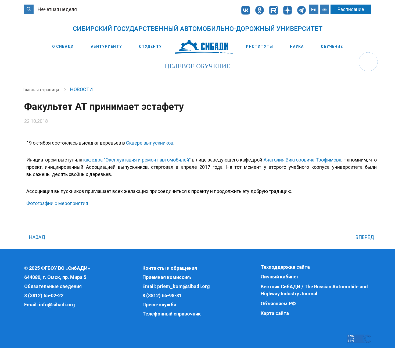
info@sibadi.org (57, 304)
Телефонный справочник (171, 314)
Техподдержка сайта (285, 267)
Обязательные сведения (53, 286)
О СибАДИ (63, 46)
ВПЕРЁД (365, 237)
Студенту (150, 46)
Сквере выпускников (149, 143)
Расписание (350, 9)
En (314, 9)
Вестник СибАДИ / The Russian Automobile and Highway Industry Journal (314, 290)
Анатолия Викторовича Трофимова (302, 160)
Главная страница (41, 89)
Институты (259, 46)
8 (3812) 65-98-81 (162, 295)
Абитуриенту (106, 46)
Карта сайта (275, 313)
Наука (297, 46)
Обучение (332, 46)
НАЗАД (36, 237)
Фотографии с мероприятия (57, 203)
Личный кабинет (280, 276)
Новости (81, 89)
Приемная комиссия (166, 277)
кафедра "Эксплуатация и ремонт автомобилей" (137, 160)
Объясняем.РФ (278, 303)
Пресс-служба (159, 304)
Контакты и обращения (169, 268)
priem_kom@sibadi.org (183, 286)
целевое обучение (197, 66)
